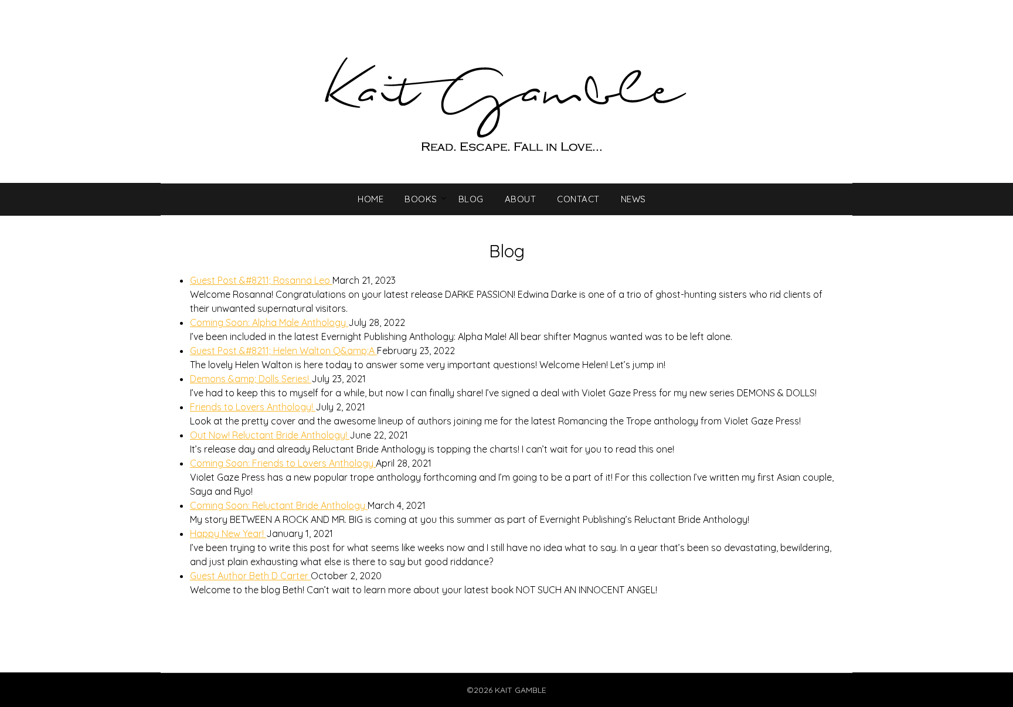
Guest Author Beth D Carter (250, 576)
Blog (471, 199)
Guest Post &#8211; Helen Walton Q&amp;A (283, 350)
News (633, 199)
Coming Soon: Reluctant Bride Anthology (279, 505)
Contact (578, 199)
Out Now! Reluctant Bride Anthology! (269, 435)
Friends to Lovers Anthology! (252, 407)
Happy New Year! (228, 533)
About (520, 199)
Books (420, 199)
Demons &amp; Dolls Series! (250, 379)
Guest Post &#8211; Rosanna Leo (261, 280)
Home (370, 199)
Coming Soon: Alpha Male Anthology (269, 322)
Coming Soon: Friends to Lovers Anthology (283, 463)
